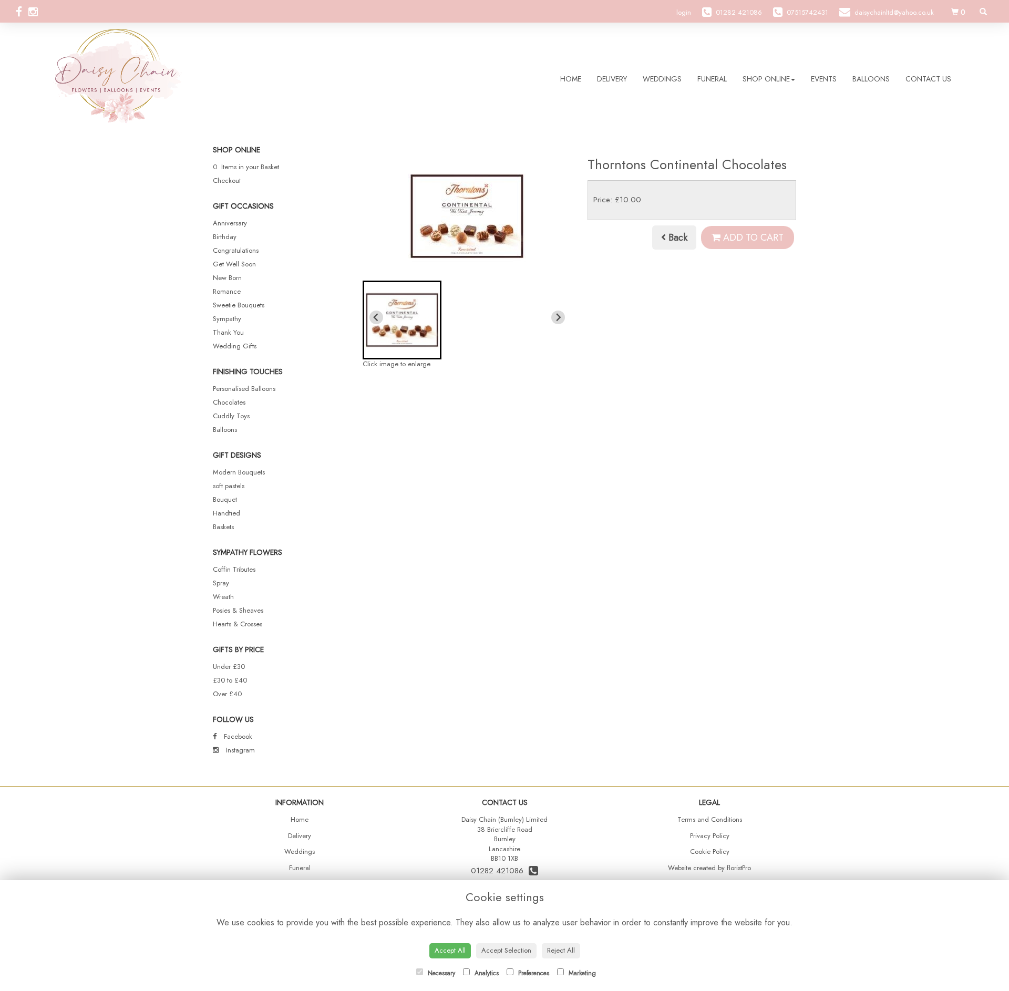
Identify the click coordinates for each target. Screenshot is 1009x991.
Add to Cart (752, 237)
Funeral (712, 79)
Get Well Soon (234, 264)
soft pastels (228, 486)
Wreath (223, 597)
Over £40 (227, 694)
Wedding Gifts (234, 346)
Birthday (224, 237)
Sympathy (227, 319)
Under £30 (229, 667)
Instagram (239, 750)
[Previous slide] (376, 317)
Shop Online (766, 79)
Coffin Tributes (234, 569)
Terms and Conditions (709, 819)
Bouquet (225, 499)
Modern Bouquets (239, 472)
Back (676, 237)
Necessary (440, 973)
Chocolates (229, 402)
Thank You (228, 332)
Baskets (223, 527)
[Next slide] (558, 317)
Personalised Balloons (244, 389)
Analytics (485, 973)
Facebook (237, 736)
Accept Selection (506, 950)
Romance (227, 291)
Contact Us (928, 79)
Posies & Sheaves (238, 610)
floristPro (739, 868)
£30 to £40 (230, 680)
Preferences (532, 973)
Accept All (450, 950)
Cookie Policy (709, 851)
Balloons (871, 79)
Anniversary (230, 223)
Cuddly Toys (231, 416)
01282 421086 (500, 870)
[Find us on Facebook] (22, 12)
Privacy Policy (709, 836)
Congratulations (236, 250)
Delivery (612, 79)
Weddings (662, 79)
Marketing (581, 973)
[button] (402, 320)
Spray (221, 583)
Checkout (227, 180)
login (683, 12)
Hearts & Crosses (237, 624)
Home (570, 79)
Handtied (226, 513)
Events (824, 79)
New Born (227, 278)
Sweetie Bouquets (238, 305)
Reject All (561, 950)
